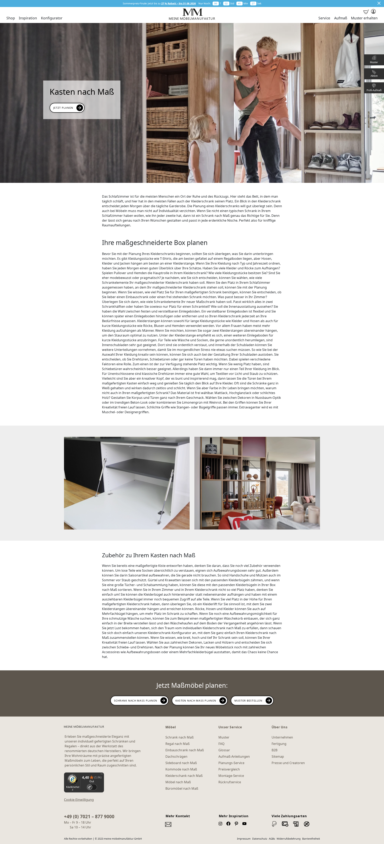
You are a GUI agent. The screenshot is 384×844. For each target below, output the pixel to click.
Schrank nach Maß (179, 737)
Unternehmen (282, 737)
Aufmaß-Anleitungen (234, 756)
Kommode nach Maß (181, 769)
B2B (274, 750)
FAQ (221, 743)
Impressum (244, 838)
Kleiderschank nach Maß (184, 775)
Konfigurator (51, 18)
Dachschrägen (176, 756)
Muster (223, 737)
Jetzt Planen (63, 107)
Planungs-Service (231, 763)
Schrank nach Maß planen (135, 700)
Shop (10, 18)
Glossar (224, 750)
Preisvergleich (229, 769)
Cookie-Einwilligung (79, 799)
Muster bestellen (248, 700)
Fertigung (279, 743)
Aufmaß (340, 18)
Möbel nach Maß (178, 782)
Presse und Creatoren (288, 763)
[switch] (92, 787)
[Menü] (101, 774)
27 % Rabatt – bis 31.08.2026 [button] (178, 3)
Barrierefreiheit (311, 838)
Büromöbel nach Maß (181, 788)
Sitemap (278, 756)
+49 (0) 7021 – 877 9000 (89, 816)
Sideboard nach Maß (181, 763)
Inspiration (28, 18)
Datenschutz (259, 838)
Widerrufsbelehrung (289, 838)
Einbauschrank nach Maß (184, 750)
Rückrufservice (229, 782)
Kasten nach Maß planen (195, 700)
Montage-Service (231, 775)
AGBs (272, 838)
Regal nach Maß (177, 743)
